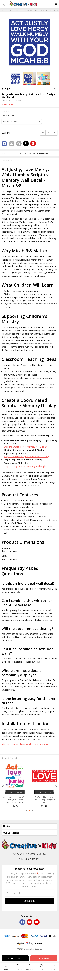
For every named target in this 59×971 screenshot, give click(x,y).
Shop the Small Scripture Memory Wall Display (25, 446)
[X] (26, 143)
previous (3, 787)
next (56, 787)
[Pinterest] (33, 143)
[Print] (19, 143)
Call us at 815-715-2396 (30, 859)
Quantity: (6, 132)
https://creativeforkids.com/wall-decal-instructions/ (25, 744)
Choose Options (15, 792)
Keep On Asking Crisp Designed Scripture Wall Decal (44, 800)
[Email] (11, 143)
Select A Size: (8, 115)
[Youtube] (37, 922)
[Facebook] (4, 143)
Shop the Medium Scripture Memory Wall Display (26, 456)
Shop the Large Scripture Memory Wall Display (25, 466)
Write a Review (7, 104)
